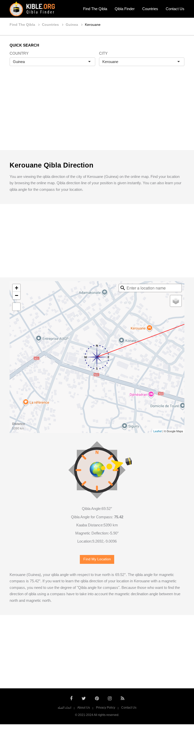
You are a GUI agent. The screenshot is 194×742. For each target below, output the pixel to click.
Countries (150, 9)
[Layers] (175, 300)
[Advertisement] (97, 113)
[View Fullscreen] (16, 307)
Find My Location (97, 559)
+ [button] (16, 288)
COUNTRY (19, 53)
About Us (83, 707)
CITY (103, 53)
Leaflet (157, 431)
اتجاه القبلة (64, 707)
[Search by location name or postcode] (123, 288)
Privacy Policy (105, 707)
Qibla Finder (125, 9)
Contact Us (175, 9)
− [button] (16, 295)
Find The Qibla (95, 9)
